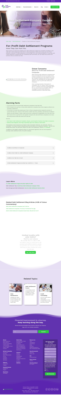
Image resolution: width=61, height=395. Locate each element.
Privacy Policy (26, 387)
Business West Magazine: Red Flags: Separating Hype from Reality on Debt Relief (26, 122)
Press (11, 346)
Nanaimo (5, 358)
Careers (5, 348)
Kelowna (5, 359)
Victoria (5, 357)
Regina (4, 369)
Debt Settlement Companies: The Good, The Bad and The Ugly (20, 208)
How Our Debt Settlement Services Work (35, 188)
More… (30, 389)
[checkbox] (50, 370)
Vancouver (5, 352)
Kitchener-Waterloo (20, 358)
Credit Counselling (7, 343)
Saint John (32, 353)
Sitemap (32, 346)
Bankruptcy (19, 349)
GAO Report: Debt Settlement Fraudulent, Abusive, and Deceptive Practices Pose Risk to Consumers (30, 121)
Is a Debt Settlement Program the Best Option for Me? (19, 183)
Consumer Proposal (20, 348)
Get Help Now (30, 252)
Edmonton (5, 363)
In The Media (6, 346)
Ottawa (18, 353)
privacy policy (48, 367)
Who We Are (6, 342)
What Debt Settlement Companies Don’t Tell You (17, 206)
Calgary (4, 365)
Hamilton (18, 357)
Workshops (32, 343)
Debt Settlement (20, 344)
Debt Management (20, 346)
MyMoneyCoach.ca (34, 347)
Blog (31, 344)
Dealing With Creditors (19, 343)
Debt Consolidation (20, 347)
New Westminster (7, 355)
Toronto (18, 355)
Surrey (4, 356)
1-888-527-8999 (55, 6)
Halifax (31, 360)
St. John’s (32, 364)
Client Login (6, 347)
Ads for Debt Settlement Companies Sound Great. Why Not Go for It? (22, 210)
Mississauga (19, 356)
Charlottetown (33, 357)
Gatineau (18, 363)
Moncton (32, 352)
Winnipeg (5, 373)
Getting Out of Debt (21, 341)
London (18, 359)
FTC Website (47, 127)
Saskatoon (5, 368)
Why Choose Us (6, 341)
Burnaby (5, 353)
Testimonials (6, 344)
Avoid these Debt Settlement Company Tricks (28, 185)
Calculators (32, 342)
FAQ (31, 341)
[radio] (50, 369)
